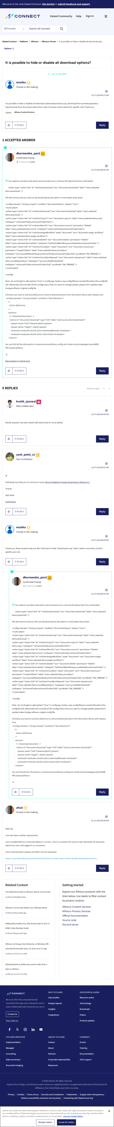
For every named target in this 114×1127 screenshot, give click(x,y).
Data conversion (13, 1059)
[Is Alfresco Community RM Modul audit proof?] (109, 388)
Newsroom (53, 1065)
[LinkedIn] (33, 1029)
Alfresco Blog (12, 897)
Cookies (20, 1094)
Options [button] (7, 48)
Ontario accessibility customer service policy (41, 1098)
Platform (24, 41)
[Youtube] (41, 1029)
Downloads (85, 1009)
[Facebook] (9, 1029)
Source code (69, 920)
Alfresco (35, 41)
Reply (102, 125)
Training (83, 1048)
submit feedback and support (74, 4)
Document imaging (14, 1065)
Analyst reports (55, 1003)
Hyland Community (61, 16)
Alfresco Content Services (24, 112)
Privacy (11, 1094)
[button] (8, 125)
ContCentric (10, 501)
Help (78, 16)
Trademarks (71, 1094)
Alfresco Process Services (76, 911)
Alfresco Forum (49, 41)
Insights (51, 1009)
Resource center (87, 997)
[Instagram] (25, 1029)
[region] (57, 1116)
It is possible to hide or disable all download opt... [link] (81, 41)
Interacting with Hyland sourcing (78, 1098)
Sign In (90, 16)
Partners (52, 1053)
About (51, 1048)
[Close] (109, 1111)
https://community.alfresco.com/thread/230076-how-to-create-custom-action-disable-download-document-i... (51, 858)
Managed (10, 1048)
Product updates (87, 1020)
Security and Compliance (52, 1094)
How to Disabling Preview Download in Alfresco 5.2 (67, 482)
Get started (48, 4)
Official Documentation (75, 916)
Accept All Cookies (66, 1122)
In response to (27, 162)
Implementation (13, 1042)
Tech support (85, 1059)
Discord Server (70, 924)
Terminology (85, 1003)
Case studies (53, 997)
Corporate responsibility (59, 1059)
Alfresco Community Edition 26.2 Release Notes (26, 907)
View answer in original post (17, 361)
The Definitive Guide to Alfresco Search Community (27, 892)
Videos (83, 1014)
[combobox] (46, 28)
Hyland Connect (9, 41)
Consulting (11, 1053)
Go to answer (59, 74)
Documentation (87, 1053)
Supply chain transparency (92, 1094)
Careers (51, 1042)
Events (83, 1042)
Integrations (53, 1014)
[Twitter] (17, 1029)
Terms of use (32, 1094)
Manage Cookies (45, 1122)
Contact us (12, 1014)
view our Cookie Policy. (73, 1116)
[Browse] (106, 16)
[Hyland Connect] (22, 16)
